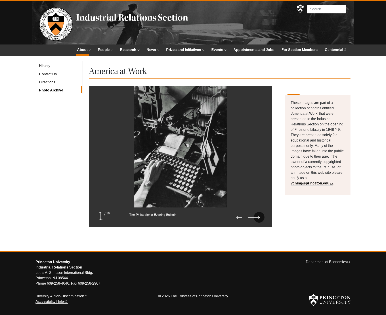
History (44, 66)
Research (128, 50)
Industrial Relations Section (132, 17)
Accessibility (50, 301)
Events (217, 50)
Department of (326, 262)
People (104, 50)
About (83, 50)
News (151, 50)
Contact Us (48, 74)
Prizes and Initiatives (183, 50)
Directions (47, 82)
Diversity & (60, 296)
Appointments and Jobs (253, 50)
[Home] (56, 24)
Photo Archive (60, 90)
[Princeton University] (300, 8)
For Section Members (299, 50)
